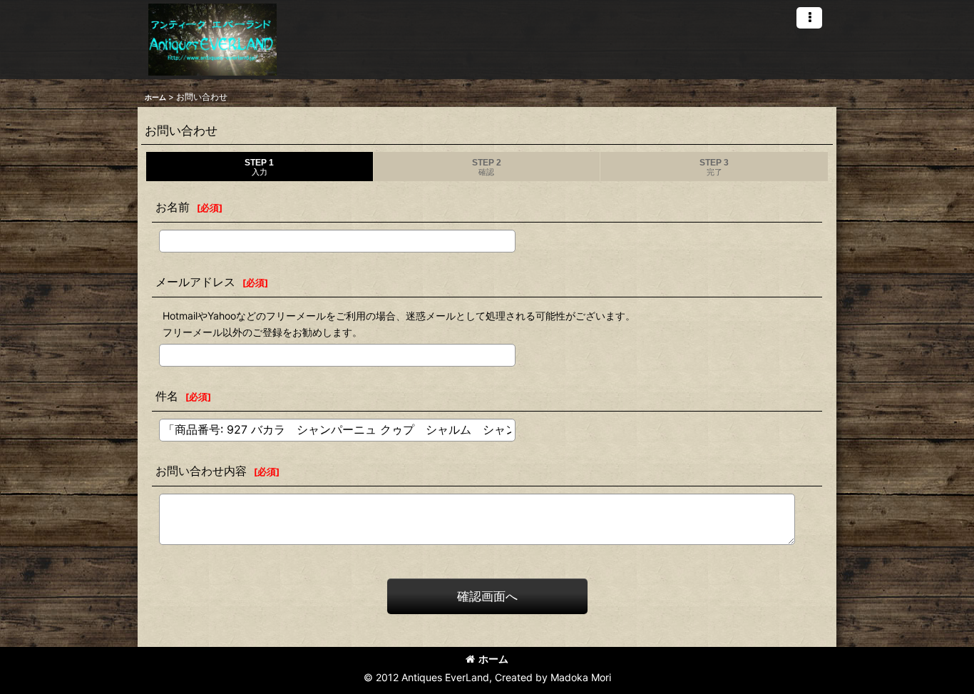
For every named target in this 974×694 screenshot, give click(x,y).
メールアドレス (195, 282)
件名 (166, 396)
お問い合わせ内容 (201, 471)
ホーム (493, 659)
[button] (809, 18)
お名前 (172, 207)
